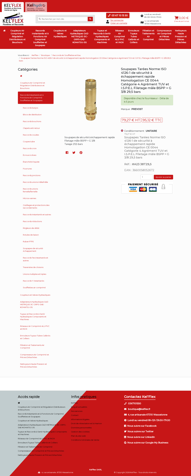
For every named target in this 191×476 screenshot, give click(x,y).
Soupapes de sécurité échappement (33, 249)
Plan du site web (78, 436)
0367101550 (134, 403)
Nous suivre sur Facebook (142, 426)
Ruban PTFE (28, 241)
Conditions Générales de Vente (85, 440)
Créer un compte (118, 23)
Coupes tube (29, 141)
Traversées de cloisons (33, 267)
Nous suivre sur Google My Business (147, 442)
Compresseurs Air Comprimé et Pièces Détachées (164, 35)
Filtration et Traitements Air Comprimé (148, 35)
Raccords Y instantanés (33, 281)
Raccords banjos (30, 108)
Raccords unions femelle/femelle (30, 190)
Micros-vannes (29, 198)
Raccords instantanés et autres (37, 214)
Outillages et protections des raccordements (36, 206)
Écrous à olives (29, 155)
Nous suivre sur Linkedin (141, 437)
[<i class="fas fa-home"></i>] (4, 30)
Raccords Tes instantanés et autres (35, 259)
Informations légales (80, 419)
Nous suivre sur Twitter (141, 431)
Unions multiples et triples (34, 274)
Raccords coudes (31, 135)
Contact (74, 415)
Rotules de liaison (31, 235)
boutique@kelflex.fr (139, 409)
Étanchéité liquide (31, 162)
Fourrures (27, 169)
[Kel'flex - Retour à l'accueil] (13, 13)
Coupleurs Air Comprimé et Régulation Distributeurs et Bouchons (17, 36)
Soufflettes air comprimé (34, 287)
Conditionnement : (140, 131)
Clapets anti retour (31, 128)
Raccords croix (29, 148)
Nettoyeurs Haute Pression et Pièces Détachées (181, 36)
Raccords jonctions (31, 175)
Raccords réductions (32, 221)
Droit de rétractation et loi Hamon (86, 423)
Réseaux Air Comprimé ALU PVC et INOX (119, 36)
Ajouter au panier (163, 177)
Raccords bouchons (32, 121)
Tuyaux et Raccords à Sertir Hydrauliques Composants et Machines (102, 36)
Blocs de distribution (32, 114)
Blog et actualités (79, 407)
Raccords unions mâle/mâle (35, 182)
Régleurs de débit (31, 228)
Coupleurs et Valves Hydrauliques (60, 33)
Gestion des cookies (80, 432)
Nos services (76, 411)
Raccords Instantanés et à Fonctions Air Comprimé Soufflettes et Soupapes (40, 38)
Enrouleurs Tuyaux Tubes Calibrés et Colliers (133, 36)
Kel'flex (35, 55)
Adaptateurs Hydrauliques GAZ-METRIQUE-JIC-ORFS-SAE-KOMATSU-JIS (79, 36)
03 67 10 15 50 (119, 15)
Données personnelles (81, 427)
